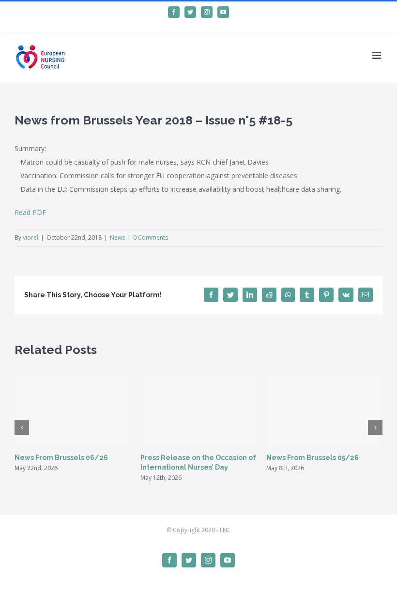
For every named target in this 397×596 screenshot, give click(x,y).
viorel (30, 237)
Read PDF (30, 212)
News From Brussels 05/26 (312, 457)
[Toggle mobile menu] (377, 55)
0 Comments (150, 237)
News (117, 237)
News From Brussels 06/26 (61, 457)
